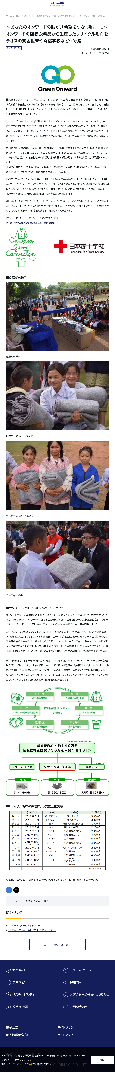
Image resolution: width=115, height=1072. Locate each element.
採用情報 (76, 982)
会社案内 (18, 970)
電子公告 (12, 1027)
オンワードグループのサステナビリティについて (32, 930)
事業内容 (18, 982)
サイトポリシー (67, 1027)
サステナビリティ (23, 994)
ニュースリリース (23, 15)
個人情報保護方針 (18, 1035)
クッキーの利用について (21, 1063)
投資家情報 (20, 1006)
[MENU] (110, 4)
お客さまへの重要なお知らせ (89, 994)
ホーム (9, 15)
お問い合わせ (79, 1006)
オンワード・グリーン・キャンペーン (35, 131)
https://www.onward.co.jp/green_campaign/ (30, 223)
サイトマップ (65, 1035)
